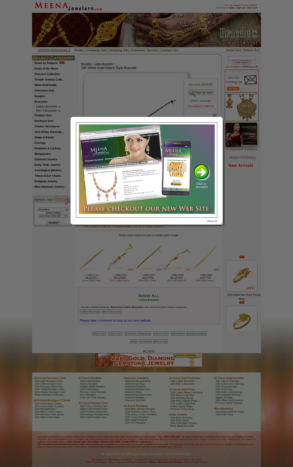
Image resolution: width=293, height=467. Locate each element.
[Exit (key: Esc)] (212, 221)
